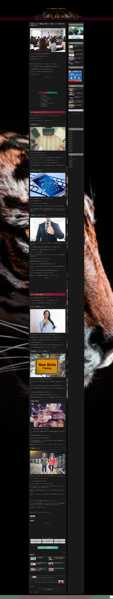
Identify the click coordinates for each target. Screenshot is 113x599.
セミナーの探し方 (43, 94)
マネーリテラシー (72, 159)
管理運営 (71, 166)
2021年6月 (70, 133)
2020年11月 (71, 147)
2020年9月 (70, 151)
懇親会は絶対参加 (44, 104)
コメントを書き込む (47, 589)
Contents (46, 92)
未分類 (70, 164)
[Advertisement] (47, 83)
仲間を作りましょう (45, 106)
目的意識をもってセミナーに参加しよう (48, 103)
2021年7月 (70, 131)
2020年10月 (71, 149)
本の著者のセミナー (45, 96)
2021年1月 (70, 143)
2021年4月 (70, 137)
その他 (70, 157)
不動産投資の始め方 (39, 63)
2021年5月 (70, 135)
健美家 (33, 200)
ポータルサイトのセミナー (46, 97)
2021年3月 (70, 139)
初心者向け (32, 520)
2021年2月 (70, 141)
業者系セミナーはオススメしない (47, 99)
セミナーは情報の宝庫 (43, 100)
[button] (82, 110)
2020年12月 (71, 145)
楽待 (31, 200)
